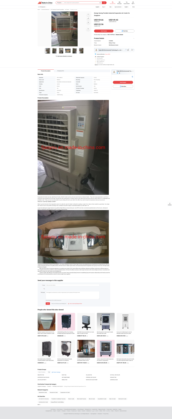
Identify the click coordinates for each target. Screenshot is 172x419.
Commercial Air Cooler (43, 402)
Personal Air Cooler (54, 392)
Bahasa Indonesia (123, 410)
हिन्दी (104, 410)
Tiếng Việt (117, 410)
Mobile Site (115, 409)
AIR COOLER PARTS (42, 379)
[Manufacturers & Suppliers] (45, 2)
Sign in (133, 3)
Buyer (103, 7)
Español (58, 410)
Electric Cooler (71, 398)
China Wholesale (80, 409)
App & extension (118, 7)
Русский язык (74, 410)
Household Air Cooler (102, 398)
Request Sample (119, 34)
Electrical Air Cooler (122, 398)
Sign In (96, 64)
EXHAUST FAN (113, 377)
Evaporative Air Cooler (65, 392)
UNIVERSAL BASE (114, 379)
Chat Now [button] (125, 31)
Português (64, 410)
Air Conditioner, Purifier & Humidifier (57, 9)
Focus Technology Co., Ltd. (77, 413)
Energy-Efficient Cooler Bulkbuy (57, 402)
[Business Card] (132, 76)
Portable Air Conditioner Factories (58, 398)
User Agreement (93, 413)
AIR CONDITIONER (66, 377)
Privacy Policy (106, 413)
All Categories (42, 7)
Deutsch (83, 410)
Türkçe (112, 410)
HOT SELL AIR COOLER (115, 375)
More (39, 404)
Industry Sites (94, 409)
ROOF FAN (64, 375)
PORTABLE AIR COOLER (91, 377)
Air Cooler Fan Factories (44, 398)
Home (39, 9)
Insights (120, 409)
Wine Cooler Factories (81, 398)
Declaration (100, 413)
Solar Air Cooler (112, 398)
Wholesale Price (88, 409)
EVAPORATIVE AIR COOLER (43, 377)
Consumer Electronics (45, 9)
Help (110, 7)
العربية (93, 410)
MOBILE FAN (64, 379)
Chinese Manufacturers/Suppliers (70, 409)
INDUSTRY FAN (41, 375)
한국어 (97, 410)
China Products (60, 409)
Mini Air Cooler (92, 398)
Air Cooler (67, 9)
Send (48, 303)
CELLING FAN (89, 375)
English (54, 410)
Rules (133, 7)
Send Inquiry (104, 31)
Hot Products (53, 409)
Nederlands (88, 410)
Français (68, 410)
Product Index (109, 409)
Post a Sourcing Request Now (75, 303)
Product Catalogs (56, 372)
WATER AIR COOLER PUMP (91, 379)
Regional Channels (101, 409)
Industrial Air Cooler (43, 392)
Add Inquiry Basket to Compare (64, 56)
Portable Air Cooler (73, 9)
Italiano (79, 410)
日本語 (101, 410)
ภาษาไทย (108, 410)
